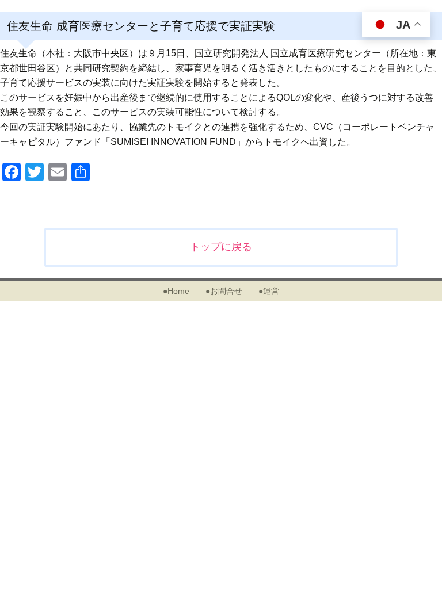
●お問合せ (223, 291)
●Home (176, 291)
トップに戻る (221, 247)
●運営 (268, 291)
